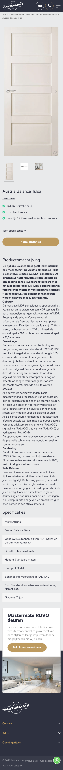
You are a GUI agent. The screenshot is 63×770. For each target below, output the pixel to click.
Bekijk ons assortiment (27, 647)
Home (5, 14)
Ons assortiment (17, 14)
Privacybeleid (31, 761)
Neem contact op (30, 241)
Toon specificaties (12, 230)
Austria (39, 14)
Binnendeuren (50, 14)
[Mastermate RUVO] (13, 5)
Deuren (30, 14)
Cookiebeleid (47, 761)
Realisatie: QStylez (12, 765)
